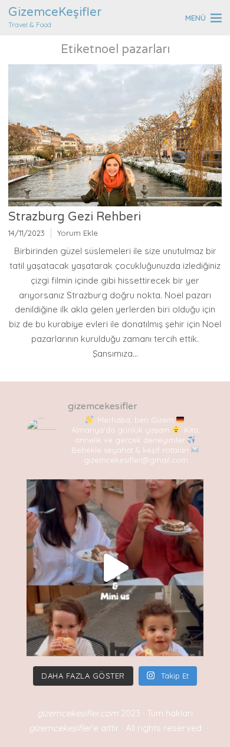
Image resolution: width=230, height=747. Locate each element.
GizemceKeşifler (54, 12)
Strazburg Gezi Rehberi (76, 217)
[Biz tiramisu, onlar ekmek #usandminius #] (115, 567)
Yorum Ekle (77, 233)
